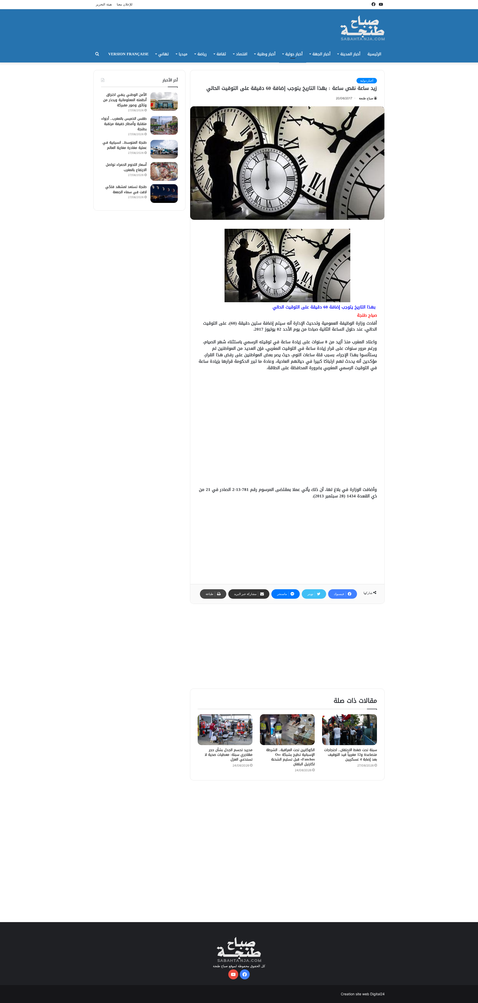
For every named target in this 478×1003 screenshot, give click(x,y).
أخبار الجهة (321, 54)
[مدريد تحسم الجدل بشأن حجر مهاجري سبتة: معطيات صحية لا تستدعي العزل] (225, 729)
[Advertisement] (189, 25)
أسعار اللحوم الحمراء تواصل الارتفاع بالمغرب (126, 167)
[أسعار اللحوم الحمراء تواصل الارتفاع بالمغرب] (164, 171)
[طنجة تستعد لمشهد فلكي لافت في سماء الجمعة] (164, 193)
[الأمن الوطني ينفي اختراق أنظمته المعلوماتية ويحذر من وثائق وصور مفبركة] (164, 101)
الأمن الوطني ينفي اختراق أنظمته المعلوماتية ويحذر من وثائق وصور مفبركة (125, 100)
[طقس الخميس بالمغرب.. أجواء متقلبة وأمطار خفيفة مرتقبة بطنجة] (164, 125)
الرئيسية (374, 54)
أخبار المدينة (350, 54)
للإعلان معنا (124, 4)
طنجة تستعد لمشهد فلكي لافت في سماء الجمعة (126, 189)
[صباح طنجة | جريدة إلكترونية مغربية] (362, 27)
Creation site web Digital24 (363, 994)
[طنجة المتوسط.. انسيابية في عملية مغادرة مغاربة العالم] (164, 149)
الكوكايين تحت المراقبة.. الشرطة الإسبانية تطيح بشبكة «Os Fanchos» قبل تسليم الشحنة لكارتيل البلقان (290, 757)
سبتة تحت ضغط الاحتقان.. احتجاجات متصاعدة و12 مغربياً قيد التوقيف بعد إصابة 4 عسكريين (350, 755)
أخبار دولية (293, 54)
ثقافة (221, 54)
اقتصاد (241, 54)
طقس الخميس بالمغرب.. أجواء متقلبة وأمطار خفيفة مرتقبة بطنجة (124, 123)
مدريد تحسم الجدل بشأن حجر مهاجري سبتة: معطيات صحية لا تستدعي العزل (228, 755)
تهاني (163, 54)
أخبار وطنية (266, 54)
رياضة (202, 54)
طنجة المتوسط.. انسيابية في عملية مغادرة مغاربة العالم (125, 145)
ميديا (183, 54)
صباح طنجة (366, 98)
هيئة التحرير (104, 4)
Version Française (128, 54)
